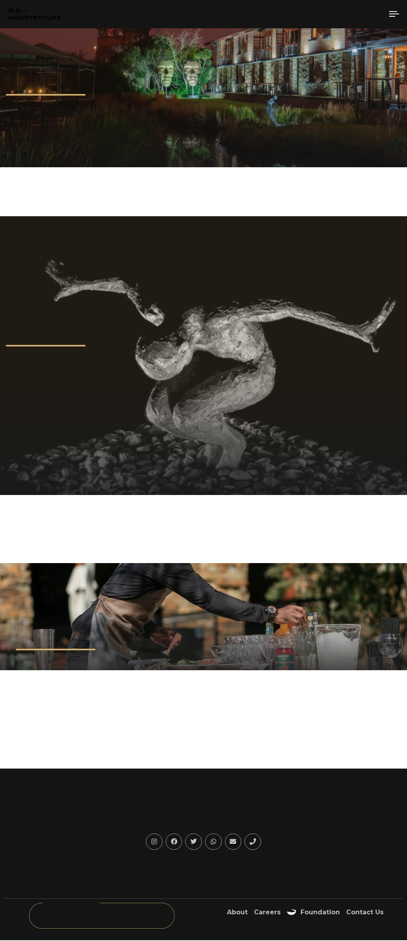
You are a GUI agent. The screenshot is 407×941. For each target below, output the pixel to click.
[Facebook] (174, 841)
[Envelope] (233, 841)
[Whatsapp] (213, 841)
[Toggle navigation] (334, 14)
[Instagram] (154, 841)
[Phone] (252, 841)
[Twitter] (193, 841)
